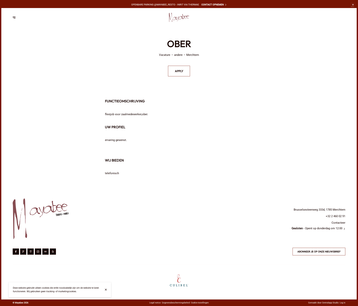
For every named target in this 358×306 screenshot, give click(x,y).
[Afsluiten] (106, 290)
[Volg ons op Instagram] (38, 251)
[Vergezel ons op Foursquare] (23, 251)
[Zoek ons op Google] (30, 251)
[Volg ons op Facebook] (16, 251)
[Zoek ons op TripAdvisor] (45, 251)
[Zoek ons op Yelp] (53, 251)
